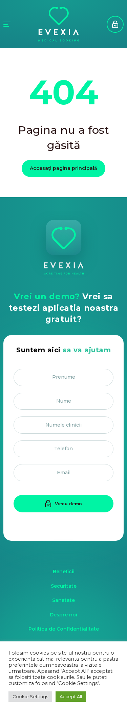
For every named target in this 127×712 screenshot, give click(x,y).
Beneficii (64, 571)
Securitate (64, 586)
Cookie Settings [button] (30, 696)
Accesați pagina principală (63, 168)
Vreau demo (115, 24)
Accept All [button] (71, 696)
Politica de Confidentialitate (63, 629)
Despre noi (63, 615)
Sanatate (63, 600)
